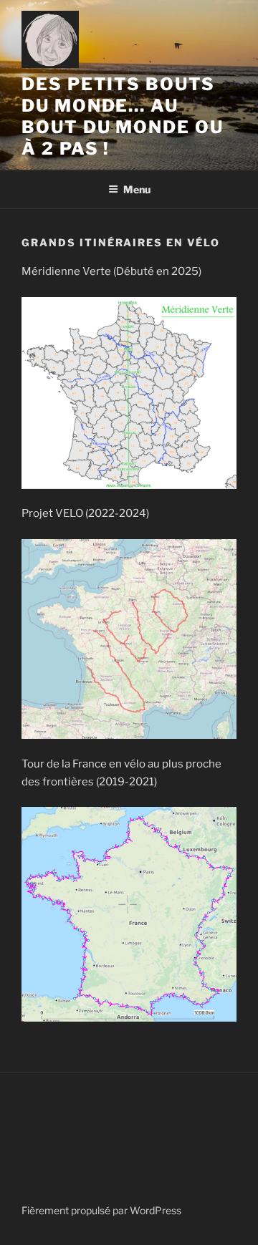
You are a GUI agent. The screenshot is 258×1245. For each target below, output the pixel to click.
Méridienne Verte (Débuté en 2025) (111, 271)
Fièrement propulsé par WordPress (101, 1210)
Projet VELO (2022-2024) (85, 513)
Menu (136, 189)
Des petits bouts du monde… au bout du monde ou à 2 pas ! (123, 116)
